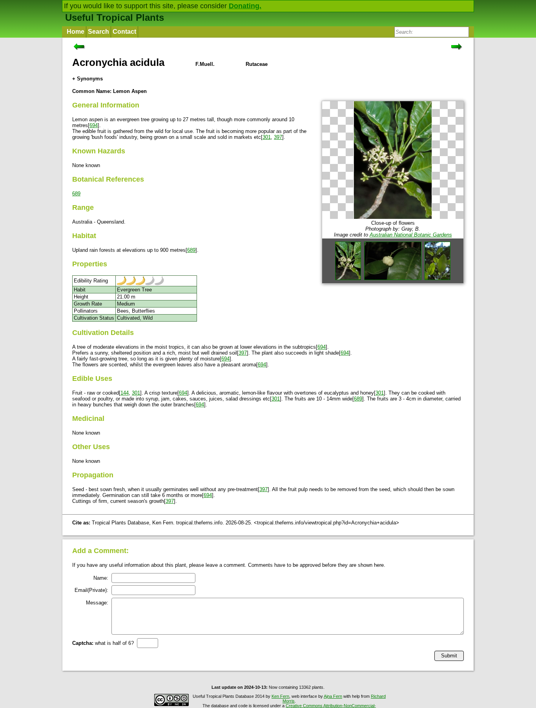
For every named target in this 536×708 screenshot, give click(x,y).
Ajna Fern (333, 696)
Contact (124, 31)
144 (124, 393)
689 (76, 194)
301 (267, 137)
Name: (100, 578)
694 (93, 125)
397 (278, 137)
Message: (97, 603)
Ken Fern (280, 696)
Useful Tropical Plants (114, 17)
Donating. (245, 6)
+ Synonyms (87, 79)
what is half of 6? (103, 643)
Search (98, 31)
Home (75, 31)
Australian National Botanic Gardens (411, 235)
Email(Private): (91, 590)
